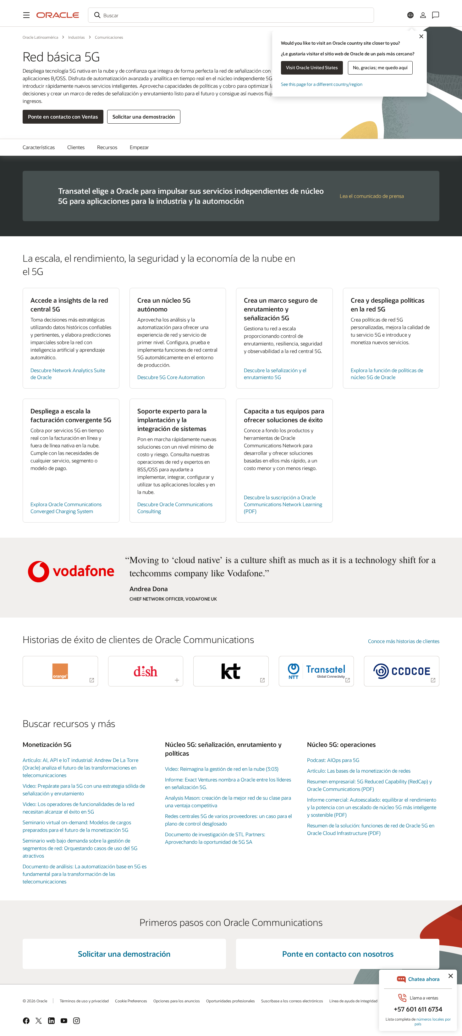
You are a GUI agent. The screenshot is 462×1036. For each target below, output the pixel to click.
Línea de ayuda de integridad (353, 1000)
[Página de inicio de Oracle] (57, 15)
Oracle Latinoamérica (40, 37)
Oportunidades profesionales (230, 1000)
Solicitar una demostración (144, 116)
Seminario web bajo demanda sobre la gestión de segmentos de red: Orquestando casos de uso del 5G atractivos (80, 848)
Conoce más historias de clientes (403, 641)
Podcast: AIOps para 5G (333, 760)
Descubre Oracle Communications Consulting (174, 507)
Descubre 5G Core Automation (171, 377)
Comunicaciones (109, 37)
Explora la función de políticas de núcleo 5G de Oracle (387, 373)
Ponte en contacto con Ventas (63, 116)
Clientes (76, 147)
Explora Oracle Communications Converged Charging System (66, 507)
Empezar (139, 147)
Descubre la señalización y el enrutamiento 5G (275, 373)
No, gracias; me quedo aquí (380, 67)
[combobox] (231, 15)
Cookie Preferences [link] (131, 1000)
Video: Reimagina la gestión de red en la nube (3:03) (221, 768)
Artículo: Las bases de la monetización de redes (358, 770)
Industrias (76, 37)
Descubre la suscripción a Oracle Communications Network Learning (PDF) (283, 504)
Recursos (107, 147)
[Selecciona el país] (410, 15)
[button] (26, 15)
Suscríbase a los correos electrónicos (292, 1000)
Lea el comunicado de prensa (372, 196)
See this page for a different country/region (321, 84)
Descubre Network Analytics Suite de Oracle (67, 373)
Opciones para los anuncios (176, 1000)
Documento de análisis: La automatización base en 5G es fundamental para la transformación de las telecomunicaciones (84, 874)
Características (39, 147)
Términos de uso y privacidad (84, 1000)
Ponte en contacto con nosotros (337, 954)
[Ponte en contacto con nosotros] (435, 15)
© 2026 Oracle (35, 1000)
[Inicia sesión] (423, 15)
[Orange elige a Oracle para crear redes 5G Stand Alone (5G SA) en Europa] (60, 671)
